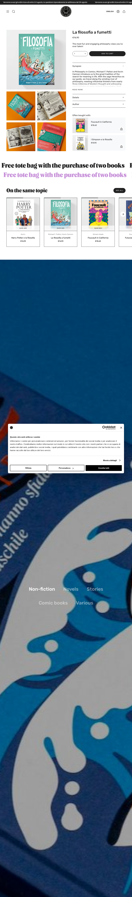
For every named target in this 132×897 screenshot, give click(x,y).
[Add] (121, 129)
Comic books (53, 603)
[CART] (124, 11)
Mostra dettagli (110, 460)
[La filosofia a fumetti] (60, 214)
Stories (95, 589)
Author (75, 104)
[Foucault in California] (80, 125)
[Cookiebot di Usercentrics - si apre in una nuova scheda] (104, 428)
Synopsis (76, 66)
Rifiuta (28, 468)
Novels (71, 589)
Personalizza (64, 468)
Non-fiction (42, 589)
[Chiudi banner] (121, 428)
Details (75, 97)
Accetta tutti (103, 468)
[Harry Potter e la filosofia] (23, 214)
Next (123, 214)
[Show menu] (7, 11)
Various (84, 603)
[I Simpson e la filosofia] (80, 143)
